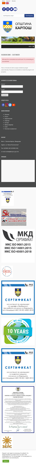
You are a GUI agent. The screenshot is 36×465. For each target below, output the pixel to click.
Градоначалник (8, 118)
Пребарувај (29, 16)
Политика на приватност (11, 129)
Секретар (7, 120)
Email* (3, 89)
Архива (14, 1)
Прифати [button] (6, 461)
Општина (7, 114)
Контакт (8, 1)
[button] (30, 46)
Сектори (7, 123)
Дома (3, 1)
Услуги (6, 116)
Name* (3, 84)
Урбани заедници (9, 125)
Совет (6, 127)
